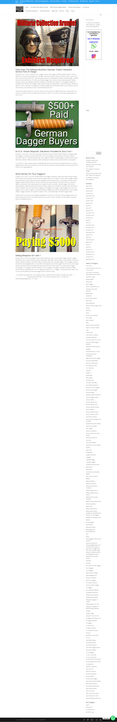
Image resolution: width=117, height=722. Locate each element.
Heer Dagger (89, 428)
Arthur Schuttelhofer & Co (92, 286)
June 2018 (88, 208)
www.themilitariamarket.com (44, 87)
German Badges (58, 260)
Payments (88, 560)
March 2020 (89, 186)
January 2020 (89, 191)
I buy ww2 (88, 440)
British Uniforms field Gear (61, 154)
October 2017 (89, 218)
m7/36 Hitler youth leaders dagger (40, 80)
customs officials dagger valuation (69, 178)
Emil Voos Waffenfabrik (92, 360)
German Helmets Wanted (51, 182)
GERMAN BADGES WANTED (63, 74)
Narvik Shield (74, 186)
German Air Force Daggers (37, 74)
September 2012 (90, 259)
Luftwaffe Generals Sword (71, 158)
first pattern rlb (90, 380)
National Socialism (20, 188)
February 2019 (89, 198)
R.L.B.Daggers (56, 188)
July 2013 (88, 244)
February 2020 (89, 188)
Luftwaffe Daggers (62, 184)
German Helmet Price (91, 402)
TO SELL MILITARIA (25, 85)
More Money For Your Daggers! (30, 173)
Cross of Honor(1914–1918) (93, 340)
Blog (87, 322)
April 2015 (88, 237)
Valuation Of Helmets (91, 666)
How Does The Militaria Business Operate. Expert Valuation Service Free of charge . (44, 70)
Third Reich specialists (73, 1)
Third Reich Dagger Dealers (65, 191)
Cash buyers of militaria (53, 178)
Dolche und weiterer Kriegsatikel (38, 180)
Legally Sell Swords (49, 158)
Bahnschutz (61, 176)
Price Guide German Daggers (36, 188)
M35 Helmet (89, 467)
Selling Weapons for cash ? (28, 255)
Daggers (20, 156)
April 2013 (88, 247)
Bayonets (51, 154)
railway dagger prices (65, 188)
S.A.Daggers (56, 267)
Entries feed (89, 707)
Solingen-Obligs (90, 613)
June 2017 (88, 222)
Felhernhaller (38, 156)
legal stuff (91, 1)
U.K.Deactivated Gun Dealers (67, 269)
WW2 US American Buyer (48, 271)
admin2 (19, 74)
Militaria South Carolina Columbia (58, 159)
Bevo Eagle (89, 318)
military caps (24, 82)
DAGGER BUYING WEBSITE (93, 346)
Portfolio (26, 84)
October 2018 (89, 200)
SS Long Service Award (37, 191)
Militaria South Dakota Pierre (93, 501)
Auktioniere (45, 154)
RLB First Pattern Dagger (27, 190)
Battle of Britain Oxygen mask (93, 305)
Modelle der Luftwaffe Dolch (62, 186)
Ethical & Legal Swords (53, 180)
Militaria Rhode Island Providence (34, 186)
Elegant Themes (27, 719)
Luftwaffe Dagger (68, 78)
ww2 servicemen (68, 85)
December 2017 (90, 213)
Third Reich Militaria (91, 650)
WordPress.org (90, 712)
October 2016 (89, 230)
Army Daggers (47, 176)
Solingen (88, 611)
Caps (52, 258)
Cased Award (89, 332)
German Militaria (58, 156)
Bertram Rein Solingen (92, 315)
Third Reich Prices (84, 1)
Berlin (87, 313)
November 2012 (90, 254)
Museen (88, 520)
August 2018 (89, 203)
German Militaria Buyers (92, 412)
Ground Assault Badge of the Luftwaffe (33, 76)
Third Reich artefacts (66, 84)
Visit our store (89, 669)
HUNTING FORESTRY (28, 78)
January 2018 (89, 210)
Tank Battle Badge (53, 191)
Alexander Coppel (90, 277)
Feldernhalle (50, 260)
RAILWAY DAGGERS (36, 267)
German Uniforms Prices (92, 414)
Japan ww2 (48, 78)
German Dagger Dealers (92, 397)
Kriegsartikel (54, 78)
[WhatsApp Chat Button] (113, 718)
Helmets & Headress (60, 76)
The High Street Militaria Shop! (27, 1)
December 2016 (90, 225)
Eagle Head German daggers (93, 358)
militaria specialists (91, 504)
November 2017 (90, 215)
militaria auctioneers (32, 159)
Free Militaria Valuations (92, 385)
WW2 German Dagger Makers (41, 1)
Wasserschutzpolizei (91, 674)
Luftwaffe (60, 78)
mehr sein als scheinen (55, 80)
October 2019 (89, 193)
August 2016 (89, 235)
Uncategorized (35, 85)
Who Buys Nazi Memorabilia (93, 681)
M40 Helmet (27, 80)
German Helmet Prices (92, 404)
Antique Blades (39, 176)
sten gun (88, 633)
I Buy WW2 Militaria (39, 78)
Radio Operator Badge (43, 84)
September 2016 (90, 232)
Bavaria (88, 308)
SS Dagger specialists (24, 191)
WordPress (42, 719)
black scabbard (90, 320)
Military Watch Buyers (91, 508)
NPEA (87, 536)
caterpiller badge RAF (91, 337)
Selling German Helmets (92, 595)
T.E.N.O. (45, 191)
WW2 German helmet (91, 683)
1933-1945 (32, 154)
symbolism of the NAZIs (92, 635)
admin (18, 176)
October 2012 (89, 257)
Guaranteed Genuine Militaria (93, 423)
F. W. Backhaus (63, 180)
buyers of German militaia (39, 178)
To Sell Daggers (90, 652)
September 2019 (90, 196)
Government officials (91, 417)
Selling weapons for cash (66, 190)
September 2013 (90, 240)
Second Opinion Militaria (40, 190)
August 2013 (89, 242)
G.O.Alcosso (64, 1)
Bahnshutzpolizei (90, 303)
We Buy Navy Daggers (35, 271)
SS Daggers (57, 269)
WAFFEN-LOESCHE (91, 671)
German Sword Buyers (55, 1)
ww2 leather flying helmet (45, 85)
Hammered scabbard (49, 76)
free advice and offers (91, 382)
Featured (88, 370)
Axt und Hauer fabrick (91, 298)
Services (97, 1)
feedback (88, 373)
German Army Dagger (50, 74)
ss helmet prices (90, 625)
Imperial (45, 262)
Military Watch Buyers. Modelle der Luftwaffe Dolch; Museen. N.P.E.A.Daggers (48, 82)
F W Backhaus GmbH (28, 156)
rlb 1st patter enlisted (91, 582)
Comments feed (90, 709)
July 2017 (88, 220)
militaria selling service (44, 159)
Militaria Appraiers (66, 80)
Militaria (25, 159)
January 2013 (89, 249)
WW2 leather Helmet (58, 85)
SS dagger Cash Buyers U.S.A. (45, 269)
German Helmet (40, 182)
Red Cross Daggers (47, 267)
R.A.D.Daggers (33, 84)
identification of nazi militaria (27, 184)
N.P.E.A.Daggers (68, 262)
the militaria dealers (55, 84)
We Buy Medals (25, 271)
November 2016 (90, 227)
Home (17, 1)
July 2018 (88, 205)
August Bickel (89, 293)
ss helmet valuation (91, 628)
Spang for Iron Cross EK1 (92, 616)
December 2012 (90, 252)
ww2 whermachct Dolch (30, 87)
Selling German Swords (53, 190)
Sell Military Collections (66, 267)
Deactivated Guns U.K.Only (22, 180)
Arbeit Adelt (38, 154)
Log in (87, 705)
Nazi (27, 188)
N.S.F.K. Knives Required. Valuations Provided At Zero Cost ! (44, 151)
